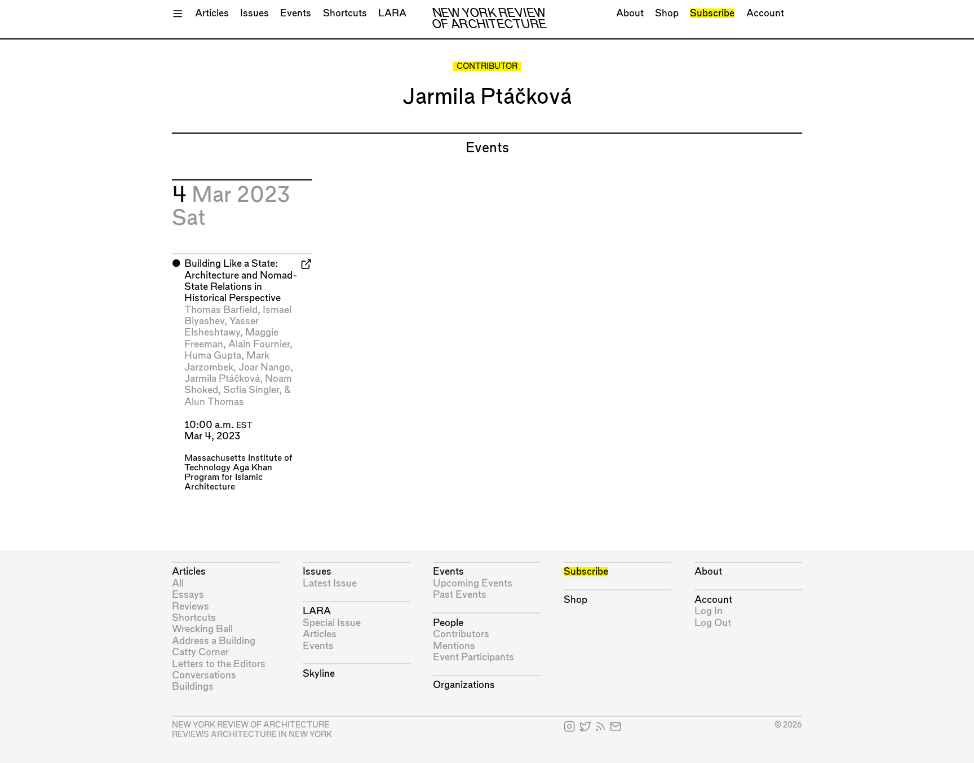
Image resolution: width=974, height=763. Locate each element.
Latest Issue (330, 583)
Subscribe (712, 13)
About (630, 13)
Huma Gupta (212, 355)
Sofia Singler (251, 390)
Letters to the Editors (218, 664)
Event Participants (473, 657)
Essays (188, 594)
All (178, 583)
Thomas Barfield (221, 310)
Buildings (193, 686)
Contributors (461, 634)
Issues (254, 13)
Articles (212, 13)
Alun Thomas (214, 402)
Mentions (454, 646)
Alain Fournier (259, 344)
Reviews (190, 606)
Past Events (459, 594)
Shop (667, 13)
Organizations (464, 685)
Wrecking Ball (202, 629)
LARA (392, 13)
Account (765, 13)
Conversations (204, 675)
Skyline (319, 673)
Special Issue (332, 623)
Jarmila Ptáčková (222, 378)
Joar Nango (264, 367)
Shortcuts (345, 13)
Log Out (712, 623)
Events (295, 13)
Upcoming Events (472, 583)
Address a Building (213, 641)
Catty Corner (200, 652)
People (448, 623)
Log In (708, 611)
